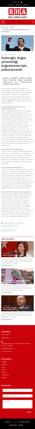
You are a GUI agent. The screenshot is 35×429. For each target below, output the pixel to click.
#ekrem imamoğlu (9, 223)
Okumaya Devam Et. (7, 265)
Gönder (29, 412)
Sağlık (3, 369)
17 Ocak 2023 (6, 253)
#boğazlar (19, 223)
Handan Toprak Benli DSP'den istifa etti (13, 255)
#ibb (17, 226)
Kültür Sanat (5, 375)
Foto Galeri (10, 4)
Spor (3, 367)
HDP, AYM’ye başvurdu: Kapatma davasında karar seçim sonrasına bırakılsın (16, 281)
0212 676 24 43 (7, 351)
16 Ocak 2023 (6, 279)
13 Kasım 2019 (6, 54)
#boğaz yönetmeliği (7, 226)
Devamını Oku (5, 338)
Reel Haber (13, 422)
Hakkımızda (18, 4)
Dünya (4, 372)
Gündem (11, 27)
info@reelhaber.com (8, 348)
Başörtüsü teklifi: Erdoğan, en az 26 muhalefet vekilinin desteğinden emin (15, 308)
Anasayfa (5, 27)
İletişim (26, 4)
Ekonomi (4, 364)
